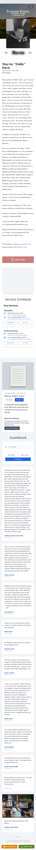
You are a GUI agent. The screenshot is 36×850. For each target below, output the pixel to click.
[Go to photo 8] (19, 815)
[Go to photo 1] (11, 815)
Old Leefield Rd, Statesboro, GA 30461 (19, 319)
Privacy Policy (12, 842)
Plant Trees (25, 322)
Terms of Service (23, 842)
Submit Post (18, 459)
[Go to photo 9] (20, 815)
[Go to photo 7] (18, 815)
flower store (23, 247)
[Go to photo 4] (15, 815)
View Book (9, 400)
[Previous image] (4, 806)
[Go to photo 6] (17, 815)
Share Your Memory (12, 428)
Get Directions (10, 322)
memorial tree (24, 244)
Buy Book (19, 400)
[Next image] (32, 806)
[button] (18, 806)
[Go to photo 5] (16, 815)
